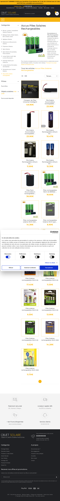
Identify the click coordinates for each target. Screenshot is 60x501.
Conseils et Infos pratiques (31, 7)
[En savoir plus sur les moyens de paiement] (24, 488)
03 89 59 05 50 (28, 6)
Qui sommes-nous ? (10, 7)
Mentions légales (26, 494)
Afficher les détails (50, 262)
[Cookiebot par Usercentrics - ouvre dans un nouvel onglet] (51, 232)
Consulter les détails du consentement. (25, 482)
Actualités (40, 7)
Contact (52, 7)
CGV (8, 494)
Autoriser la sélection (30, 267)
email (17, 482)
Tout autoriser (49, 267)
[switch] (22, 257)
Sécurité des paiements (15, 494)
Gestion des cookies (48, 494)
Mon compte (46, 7)
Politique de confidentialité (36, 494)
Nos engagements (20, 7)
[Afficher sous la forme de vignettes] (26, 76)
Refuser (11, 267)
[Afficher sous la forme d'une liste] (22, 76)
